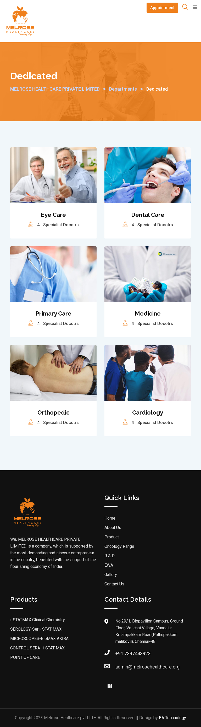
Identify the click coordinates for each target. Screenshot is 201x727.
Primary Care (53, 313)
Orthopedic (53, 412)
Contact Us (114, 583)
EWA (108, 565)
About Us (112, 527)
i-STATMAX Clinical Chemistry (37, 619)
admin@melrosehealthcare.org (147, 667)
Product (111, 536)
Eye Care (53, 214)
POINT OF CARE (25, 657)
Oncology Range (119, 546)
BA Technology (172, 717)
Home (109, 518)
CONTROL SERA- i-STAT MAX (37, 647)
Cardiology (147, 412)
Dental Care (147, 214)
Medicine (148, 313)
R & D (109, 555)
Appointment (162, 7)
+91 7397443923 (132, 653)
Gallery (110, 574)
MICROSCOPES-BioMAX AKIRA (39, 638)
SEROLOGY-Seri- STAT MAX (36, 629)
